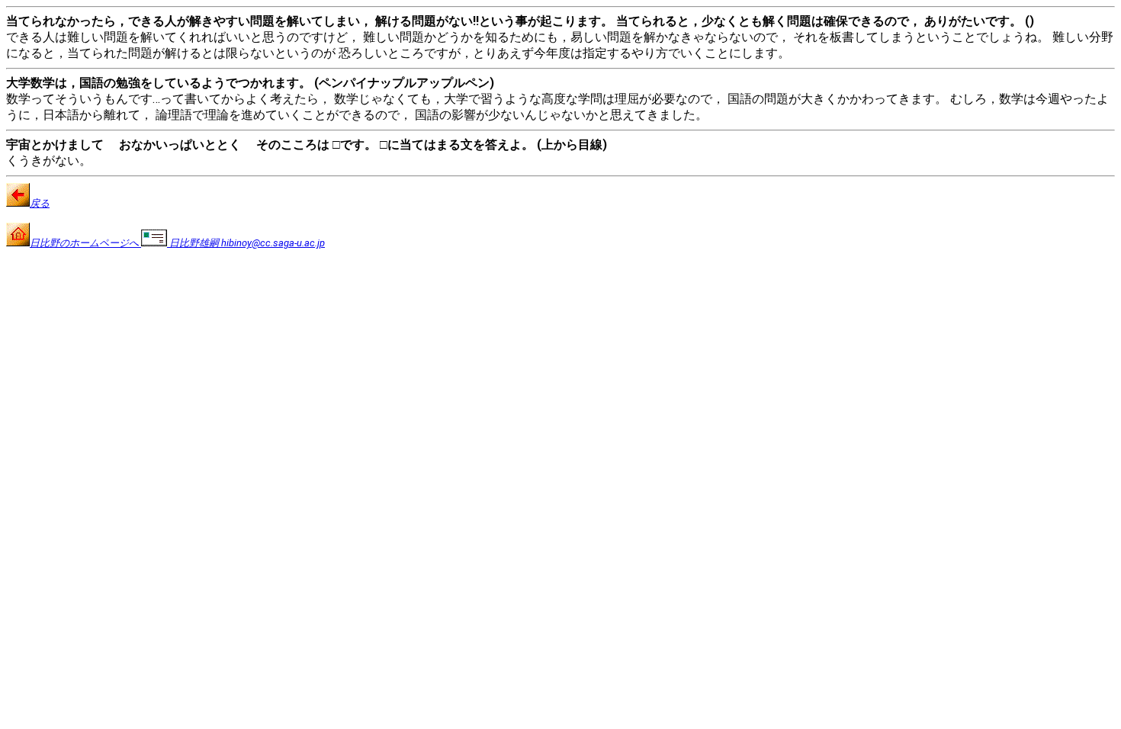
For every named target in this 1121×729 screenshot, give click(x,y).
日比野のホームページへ (85, 243)
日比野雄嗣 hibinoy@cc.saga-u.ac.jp (246, 243)
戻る (40, 203)
